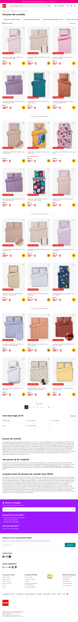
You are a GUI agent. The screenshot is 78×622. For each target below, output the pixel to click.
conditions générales (30, 594)
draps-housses (6, 420)
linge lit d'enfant (31, 420)
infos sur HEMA (28, 577)
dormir (8, 11)
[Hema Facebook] (4, 557)
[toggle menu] (74, 6)
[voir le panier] (71, 6)
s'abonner (70, 545)
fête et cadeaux (6, 581)
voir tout (73, 416)
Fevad (64, 594)
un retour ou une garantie (10, 519)
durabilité (27, 581)
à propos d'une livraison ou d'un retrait (14, 517)
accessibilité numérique (8, 594)
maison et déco (6, 577)
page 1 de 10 (39, 403)
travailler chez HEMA (30, 579)
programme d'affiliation (30, 587)
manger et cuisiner (7, 583)
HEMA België (66, 579)
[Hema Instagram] (7, 557)
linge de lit (14, 11)
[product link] (13, 40)
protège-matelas (31, 425)
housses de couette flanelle (31, 19)
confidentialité (19, 594)
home (3, 11)
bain (3, 587)
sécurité (53, 594)
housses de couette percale (12, 19)
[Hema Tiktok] (10, 557)
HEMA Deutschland (67, 583)
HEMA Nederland (67, 577)
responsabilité (46, 594)
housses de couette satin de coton (53, 19)
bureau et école (6, 579)
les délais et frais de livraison (11, 521)
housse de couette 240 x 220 (52, 466)
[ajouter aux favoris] (23, 28)
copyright (39, 594)
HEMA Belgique (66, 581)
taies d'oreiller (55, 420)
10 (48, 407)
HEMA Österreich (67, 585)
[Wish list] (67, 6)
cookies (59, 594)
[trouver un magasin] (73, 509)
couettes (54, 445)
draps (3, 425)
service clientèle (14, 528)
